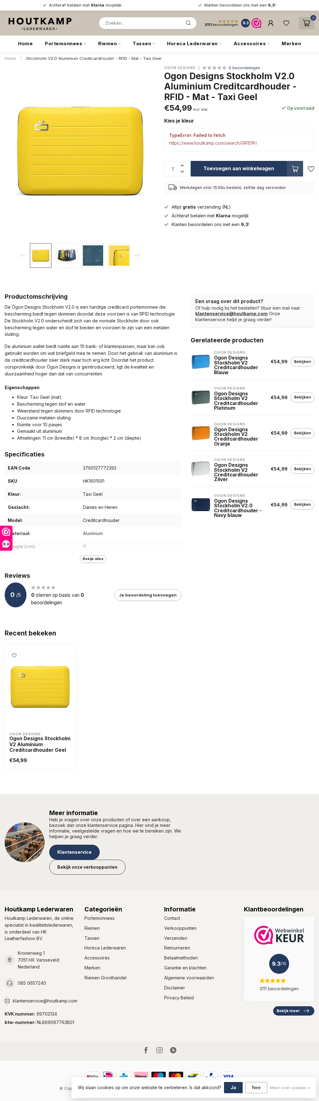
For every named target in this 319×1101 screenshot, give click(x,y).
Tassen (142, 43)
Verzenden (175, 938)
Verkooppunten (180, 928)
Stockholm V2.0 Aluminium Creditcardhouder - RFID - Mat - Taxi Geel (93, 58)
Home (25, 43)
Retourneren (177, 947)
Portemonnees (63, 43)
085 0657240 (32, 983)
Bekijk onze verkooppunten (87, 867)
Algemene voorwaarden (189, 977)
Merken (291, 43)
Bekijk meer (288, 1010)
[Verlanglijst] (286, 23)
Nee (256, 1087)
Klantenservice (74, 852)
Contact (172, 918)
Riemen (107, 43)
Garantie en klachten (185, 967)
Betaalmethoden (181, 957)
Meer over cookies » (290, 1087)
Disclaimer (174, 987)
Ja (233, 1087)
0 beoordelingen (244, 67)
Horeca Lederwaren (192, 43)
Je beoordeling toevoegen (148, 594)
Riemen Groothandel (105, 977)
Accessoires (250, 43)
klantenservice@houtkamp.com (231, 313)
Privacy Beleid (179, 997)
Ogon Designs (180, 68)
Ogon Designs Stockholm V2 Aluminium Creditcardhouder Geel (39, 744)
